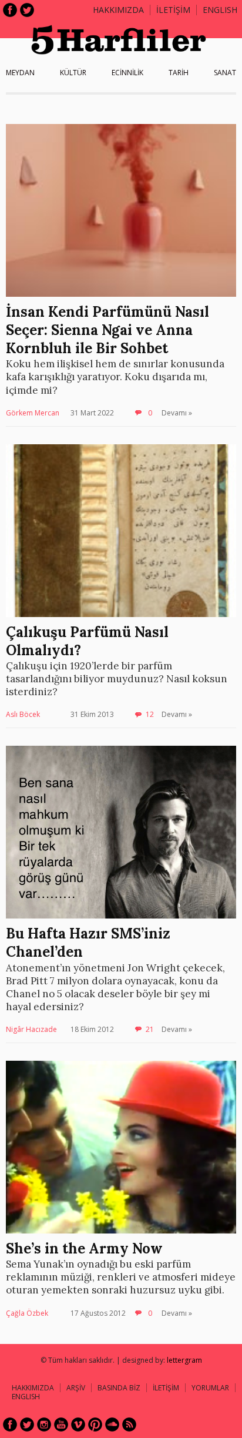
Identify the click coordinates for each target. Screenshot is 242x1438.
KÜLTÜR (73, 73)
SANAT (225, 73)
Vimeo (78, 1424)
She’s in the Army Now (84, 1248)
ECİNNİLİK (127, 73)
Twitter (27, 10)
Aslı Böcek (23, 714)
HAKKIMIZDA (33, 1388)
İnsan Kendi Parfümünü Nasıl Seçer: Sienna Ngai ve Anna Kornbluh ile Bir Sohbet (107, 330)
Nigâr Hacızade (31, 1029)
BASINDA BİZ (119, 1388)
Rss (129, 1424)
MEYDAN (20, 73)
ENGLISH (220, 9)
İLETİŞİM (173, 9)
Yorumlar (210, 1388)
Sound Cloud (112, 1424)
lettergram (184, 1360)
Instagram (44, 1424)
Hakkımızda (118, 9)
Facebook (10, 10)
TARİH (179, 73)
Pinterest (95, 1424)
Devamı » (177, 413)
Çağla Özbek (27, 1313)
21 (150, 1029)
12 (150, 714)
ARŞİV (75, 1388)
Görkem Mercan (32, 413)
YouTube (61, 1424)
